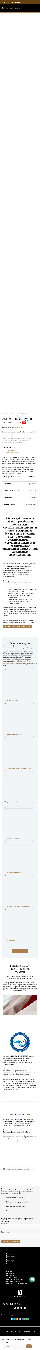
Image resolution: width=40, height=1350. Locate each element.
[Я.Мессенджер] (12, 1319)
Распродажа (10, 1256)
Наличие (9, 1258)
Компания (9, 1271)
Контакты (9, 1264)
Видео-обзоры (11, 1275)
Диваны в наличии (15, 414)
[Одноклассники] (17, 1319)
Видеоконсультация (13, 1281)
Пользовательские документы (16, 1283)
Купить (7, 448)
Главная (5, 414)
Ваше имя (4, 1223)
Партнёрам (10, 1273)
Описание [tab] (10, 451)
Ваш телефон (5, 1232)
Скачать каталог (20, 1297)
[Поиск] (29, 1346)
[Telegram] (20, 1319)
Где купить (10, 1260)
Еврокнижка (32, 484)
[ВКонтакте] (14, 1319)
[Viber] (23, 1319)
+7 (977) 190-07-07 (12, 2)
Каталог (9, 1254)
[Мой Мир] (28, 1319)
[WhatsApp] (25, 1319)
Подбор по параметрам (14, 1279)
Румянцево (13, 416)
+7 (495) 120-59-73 (10, 1304)
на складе (18, 427)
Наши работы (11, 1262)
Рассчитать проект (20, 448)
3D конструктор (11, 1277)
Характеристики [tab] (12, 453)
